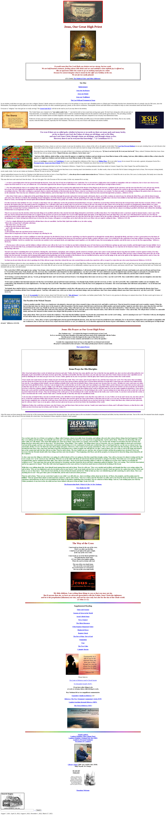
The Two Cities (83, 646)
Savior (120, 161)
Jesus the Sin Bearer (83, 90)
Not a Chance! (83, 620)
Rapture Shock (83, 633)
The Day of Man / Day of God (83, 636)
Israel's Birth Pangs (83, 616)
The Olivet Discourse (83, 623)
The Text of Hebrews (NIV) (83, 705)
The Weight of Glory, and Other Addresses (86, 78)
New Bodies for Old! (83, 488)
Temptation (83, 640)
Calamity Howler (83, 649)
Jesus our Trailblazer (83, 97)
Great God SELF (45, 108)
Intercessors (83, 87)
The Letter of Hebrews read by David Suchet (83, 680)
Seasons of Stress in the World (83, 613)
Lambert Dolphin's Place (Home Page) (83, 736)
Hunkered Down (83, 630)
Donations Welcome (83, 790)
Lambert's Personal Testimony (83, 740)
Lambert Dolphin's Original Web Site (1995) (83, 738)
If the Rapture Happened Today (83, 627)
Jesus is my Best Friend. (52, 163)
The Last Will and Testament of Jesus (83, 100)
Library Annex (73, 764)
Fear (83, 643)
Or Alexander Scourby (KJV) (83, 684)
